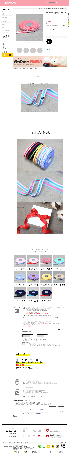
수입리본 (3, 13)
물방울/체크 (4, 21)
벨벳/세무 (3, 24)
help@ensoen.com (30, 448)
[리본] (3, 11)
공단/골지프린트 (4, 17)
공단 (3, 14)
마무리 (3, 20)
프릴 (3, 27)
